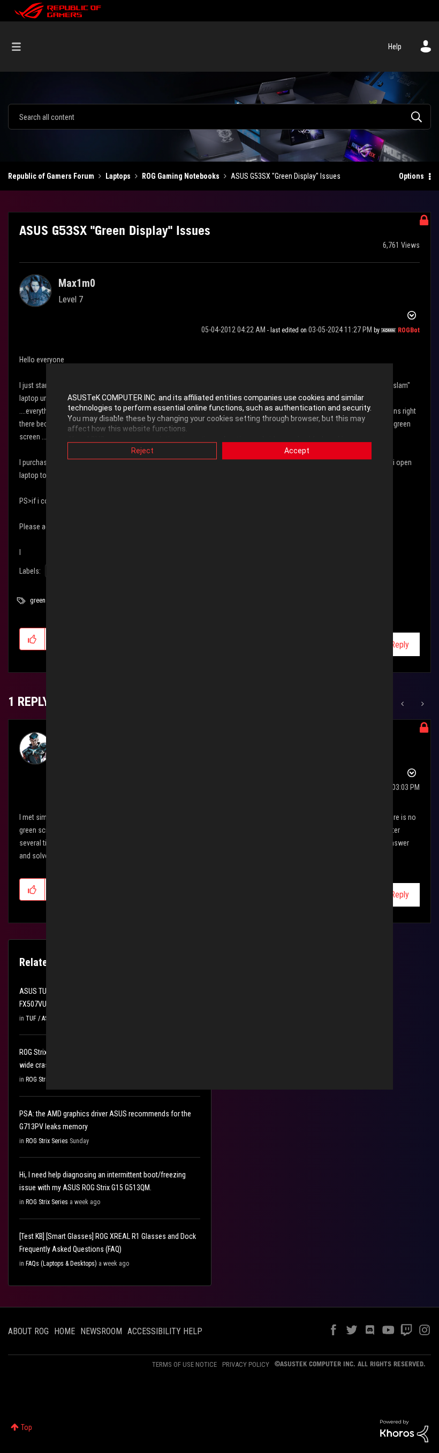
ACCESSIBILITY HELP (164, 1331)
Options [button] (411, 176)
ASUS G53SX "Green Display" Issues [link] (285, 176)
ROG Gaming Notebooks (181, 176)
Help (395, 46)
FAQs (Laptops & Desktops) (61, 1263)
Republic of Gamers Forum (51, 176)
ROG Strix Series (47, 1141)
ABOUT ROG (28, 1331)
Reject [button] (142, 450)
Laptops (118, 176)
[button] (32, 639)
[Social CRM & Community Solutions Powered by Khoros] (404, 1430)
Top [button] (26, 1427)
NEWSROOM (101, 1331)
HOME (64, 1331)
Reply (399, 645)
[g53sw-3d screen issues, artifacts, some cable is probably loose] (403, 704)
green (38, 600)
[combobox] (219, 117)
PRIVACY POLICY (245, 1364)
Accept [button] (296, 450)
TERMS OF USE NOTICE (184, 1364)
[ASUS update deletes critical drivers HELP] (421, 704)
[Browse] (21, 46)
